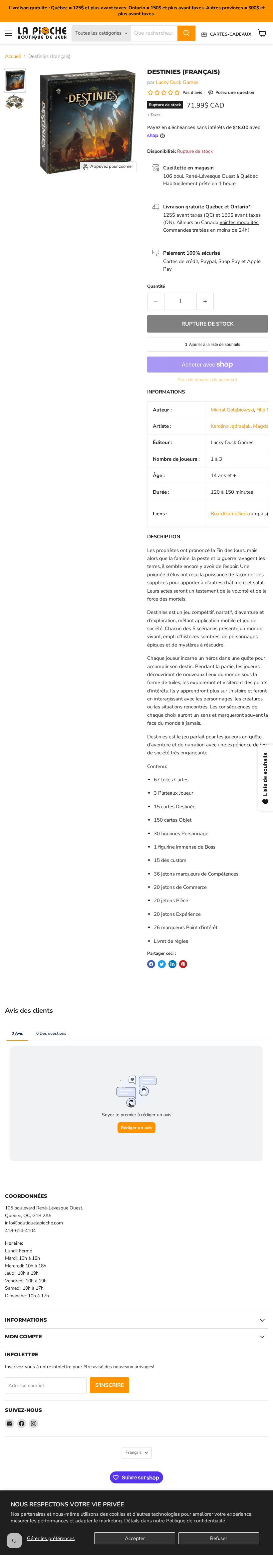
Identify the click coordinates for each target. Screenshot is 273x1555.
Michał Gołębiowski (232, 409)
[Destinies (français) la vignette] (15, 80)
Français (133, 1452)
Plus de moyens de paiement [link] (207, 380)
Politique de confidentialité (195, 1520)
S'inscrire (109, 1385)
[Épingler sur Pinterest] (183, 964)
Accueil (13, 56)
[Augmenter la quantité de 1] (205, 301)
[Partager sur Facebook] (151, 964)
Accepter (135, 1538)
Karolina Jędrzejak (231, 426)
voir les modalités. (239, 222)
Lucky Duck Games (177, 82)
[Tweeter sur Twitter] (162, 964)
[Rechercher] (186, 33)
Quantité (156, 286)
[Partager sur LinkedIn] (172, 964)
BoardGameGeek (230, 513)
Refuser (218, 1538)
